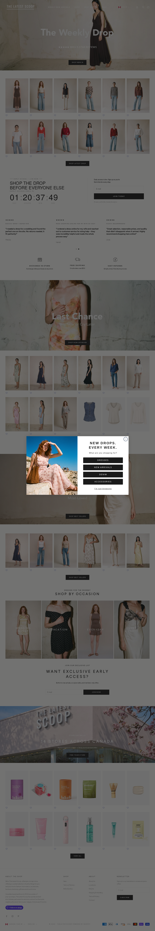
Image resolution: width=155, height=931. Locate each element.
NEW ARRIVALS (103, 467)
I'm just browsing (103, 489)
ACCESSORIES (103, 482)
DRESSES (103, 460)
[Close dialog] (126, 439)
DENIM (103, 474)
